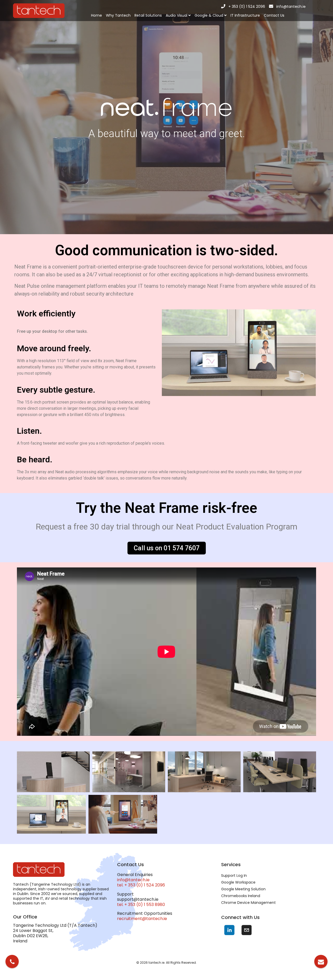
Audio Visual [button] (177, 15)
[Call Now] (12, 961)
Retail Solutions (148, 15)
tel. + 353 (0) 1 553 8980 (141, 905)
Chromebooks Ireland (240, 895)
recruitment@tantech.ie (142, 919)
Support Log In (234, 875)
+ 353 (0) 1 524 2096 (246, 6)
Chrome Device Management (248, 902)
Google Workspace (238, 882)
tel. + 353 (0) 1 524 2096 (141, 885)
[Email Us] (321, 961)
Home (96, 15)
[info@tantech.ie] (271, 6)
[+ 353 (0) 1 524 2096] (223, 6)
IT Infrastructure (245, 15)
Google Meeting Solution (243, 889)
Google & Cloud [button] (209, 15)
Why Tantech (118, 15)
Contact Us (274, 15)
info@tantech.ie (291, 6)
